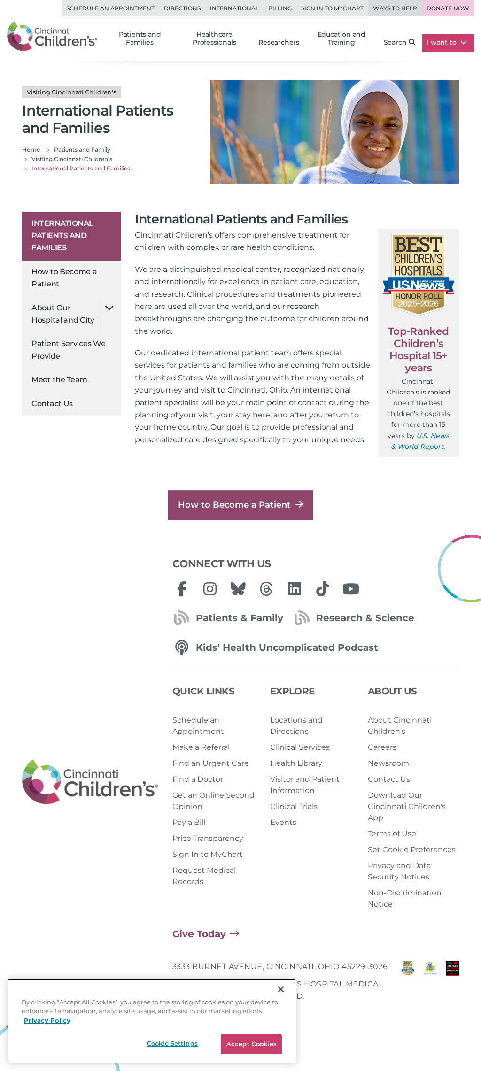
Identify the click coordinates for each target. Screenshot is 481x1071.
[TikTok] (322, 589)
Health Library (296, 763)
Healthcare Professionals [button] (214, 38)
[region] (152, 1021)
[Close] (281, 989)
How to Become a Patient (64, 277)
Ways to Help (395, 8)
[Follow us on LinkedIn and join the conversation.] (294, 589)
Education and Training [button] (341, 38)
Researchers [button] (278, 42)
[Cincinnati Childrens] (90, 782)
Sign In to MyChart (207, 854)
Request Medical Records (204, 876)
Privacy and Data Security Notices (399, 871)
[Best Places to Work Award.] (430, 984)
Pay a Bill (188, 822)
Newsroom (388, 763)
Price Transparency (207, 838)
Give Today (199, 934)
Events (283, 822)
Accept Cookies (251, 1044)
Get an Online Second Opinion (213, 801)
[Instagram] (210, 589)
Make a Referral (201, 747)
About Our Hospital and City (62, 313)
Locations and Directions (296, 726)
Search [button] (395, 42)
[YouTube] (350, 589)
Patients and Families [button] (140, 38)
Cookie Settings (172, 1043)
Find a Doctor (197, 779)
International (234, 8)
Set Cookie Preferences (412, 849)
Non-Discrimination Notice (405, 898)
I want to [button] (442, 42)
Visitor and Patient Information (305, 785)
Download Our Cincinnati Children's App (407, 806)
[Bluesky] (238, 589)
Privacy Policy (47, 1020)
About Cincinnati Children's (400, 726)
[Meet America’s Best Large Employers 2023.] (452, 984)
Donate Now (448, 8)
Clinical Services (300, 747)
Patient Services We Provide (68, 349)
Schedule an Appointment (110, 8)
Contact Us (52, 403)
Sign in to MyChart (332, 8)
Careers (382, 747)
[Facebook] (181, 589)
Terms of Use (392, 833)
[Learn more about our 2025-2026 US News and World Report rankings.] (408, 984)
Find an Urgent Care (210, 763)
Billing (280, 8)
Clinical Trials (294, 806)
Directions (182, 8)
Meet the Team (59, 379)
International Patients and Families (62, 236)
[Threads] (266, 589)
